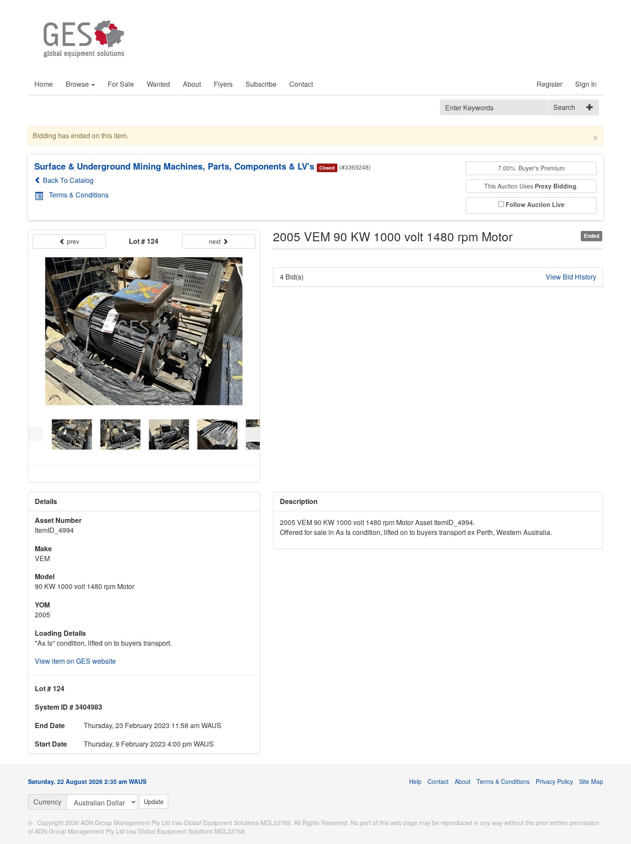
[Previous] (35, 434)
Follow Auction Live (535, 204)
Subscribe (261, 84)
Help (415, 781)
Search (564, 107)
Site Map (591, 781)
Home (43, 84)
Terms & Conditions (79, 195)
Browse (78, 84)
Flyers (223, 84)
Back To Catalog (67, 180)
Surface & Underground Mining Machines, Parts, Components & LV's (174, 166)
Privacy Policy (554, 781)
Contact (301, 84)
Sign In (586, 84)
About (192, 84)
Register (549, 84)
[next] (252, 434)
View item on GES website (75, 661)
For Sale (121, 84)
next (215, 241)
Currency (47, 802)
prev (72, 241)
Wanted (158, 84)
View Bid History (571, 277)
